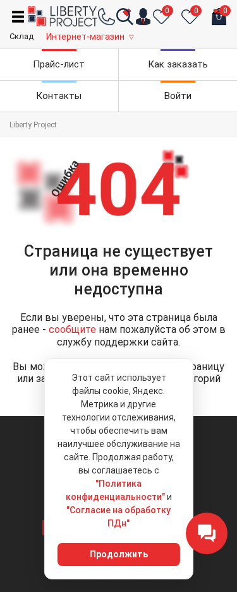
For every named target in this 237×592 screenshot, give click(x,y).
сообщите (72, 329)
